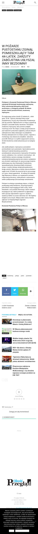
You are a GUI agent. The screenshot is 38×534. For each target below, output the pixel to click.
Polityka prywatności (22, 531)
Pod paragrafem (17, 10)
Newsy (13, 7)
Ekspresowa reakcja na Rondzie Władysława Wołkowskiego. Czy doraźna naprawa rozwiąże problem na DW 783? (24, 370)
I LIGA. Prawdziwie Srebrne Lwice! (8, 307)
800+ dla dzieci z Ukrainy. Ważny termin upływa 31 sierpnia (22, 350)
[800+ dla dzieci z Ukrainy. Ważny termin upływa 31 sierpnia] (7, 349)
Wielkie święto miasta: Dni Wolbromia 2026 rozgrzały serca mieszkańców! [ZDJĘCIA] (24, 340)
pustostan (28, 275)
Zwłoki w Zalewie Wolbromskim (30, 307)
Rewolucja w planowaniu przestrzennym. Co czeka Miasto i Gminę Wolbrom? (22, 322)
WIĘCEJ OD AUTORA (25, 315)
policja (17, 275)
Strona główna (6, 7)
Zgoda (11, 531)
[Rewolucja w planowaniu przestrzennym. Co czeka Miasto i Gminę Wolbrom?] (7, 321)
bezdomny (10, 275)
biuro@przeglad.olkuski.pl (24, 508)
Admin (7, 66)
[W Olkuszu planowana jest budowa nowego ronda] (7, 331)
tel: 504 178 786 (19, 504)
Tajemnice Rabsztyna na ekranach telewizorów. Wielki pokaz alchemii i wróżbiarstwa (24, 359)
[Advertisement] (19, 28)
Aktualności (20, 7)
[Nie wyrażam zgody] (36, 521)
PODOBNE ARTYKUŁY (9, 315)
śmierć (4, 278)
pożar (22, 275)
